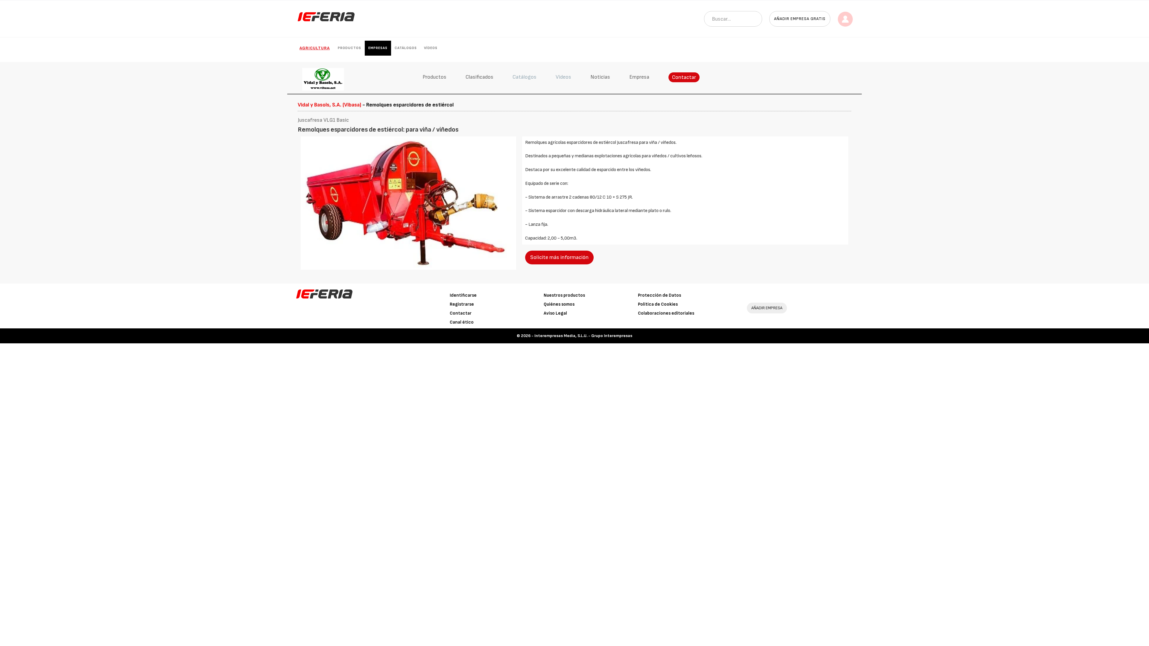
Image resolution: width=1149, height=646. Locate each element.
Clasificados (479, 77)
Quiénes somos (559, 304)
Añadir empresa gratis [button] (800, 18)
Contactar (684, 77)
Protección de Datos (659, 295)
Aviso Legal (555, 313)
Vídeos (430, 48)
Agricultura (315, 48)
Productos (349, 48)
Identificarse (463, 295)
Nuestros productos (564, 295)
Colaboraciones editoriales (666, 313)
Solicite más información (559, 257)
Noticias (600, 77)
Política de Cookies (658, 304)
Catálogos (406, 48)
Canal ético (462, 322)
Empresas (377, 48)
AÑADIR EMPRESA (766, 307)
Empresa (639, 77)
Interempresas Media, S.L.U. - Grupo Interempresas (583, 335)
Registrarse (462, 304)
